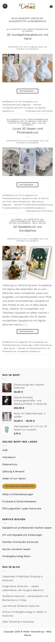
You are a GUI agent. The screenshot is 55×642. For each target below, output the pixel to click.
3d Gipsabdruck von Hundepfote (27, 228)
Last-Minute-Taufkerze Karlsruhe (20, 605)
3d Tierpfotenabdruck (36, 348)
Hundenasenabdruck (12, 208)
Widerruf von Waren (14, 478)
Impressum (9, 457)
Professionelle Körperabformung (37, 204)
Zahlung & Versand (13, 471)
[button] (5, 6)
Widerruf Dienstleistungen (17, 494)
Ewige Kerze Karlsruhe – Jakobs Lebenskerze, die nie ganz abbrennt (22, 588)
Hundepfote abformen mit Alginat (18, 108)
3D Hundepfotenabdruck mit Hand (27, 36)
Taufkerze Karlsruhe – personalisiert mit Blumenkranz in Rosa (25, 598)
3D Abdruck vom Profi (36, 121)
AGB (4, 450)
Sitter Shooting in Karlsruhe (18, 621)
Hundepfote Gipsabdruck (34, 208)
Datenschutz (10, 464)
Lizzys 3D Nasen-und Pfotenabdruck (27, 130)
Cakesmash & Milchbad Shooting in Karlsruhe (22, 578)
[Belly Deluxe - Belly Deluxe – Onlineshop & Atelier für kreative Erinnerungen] (27, 6)
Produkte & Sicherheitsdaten (19, 501)
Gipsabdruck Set (15, 121)
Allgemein (27, 31)
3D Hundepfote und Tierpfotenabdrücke (27, 29)
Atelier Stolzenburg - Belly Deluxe (27, 123)
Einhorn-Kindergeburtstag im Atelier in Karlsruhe (24, 613)
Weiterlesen (27, 91)
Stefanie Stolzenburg (27, 49)
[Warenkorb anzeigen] (51, 6)
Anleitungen (38, 221)
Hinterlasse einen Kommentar (39, 111)
